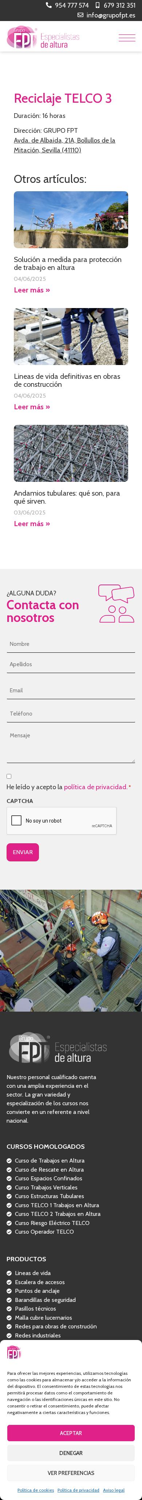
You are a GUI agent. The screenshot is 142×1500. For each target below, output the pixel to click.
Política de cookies (35, 1490)
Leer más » (32, 290)
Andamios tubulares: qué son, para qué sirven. (67, 497)
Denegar (71, 1453)
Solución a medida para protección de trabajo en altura (68, 263)
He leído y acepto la (69, 787)
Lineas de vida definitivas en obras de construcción (67, 380)
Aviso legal (114, 1490)
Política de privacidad (78, 1490)
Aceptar (71, 1433)
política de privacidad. (96, 787)
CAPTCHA (20, 801)
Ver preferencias (71, 1473)
